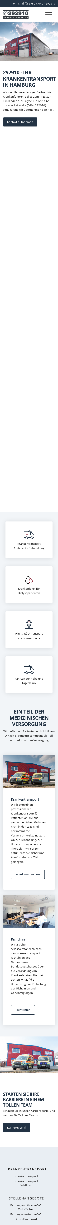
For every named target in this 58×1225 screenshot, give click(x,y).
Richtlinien (22, 1010)
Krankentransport (27, 874)
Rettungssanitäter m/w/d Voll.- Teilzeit (26, 1207)
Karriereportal (16, 1127)
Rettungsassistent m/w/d (26, 1214)
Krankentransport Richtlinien (26, 1183)
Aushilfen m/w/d (26, 1219)
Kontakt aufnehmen (20, 122)
